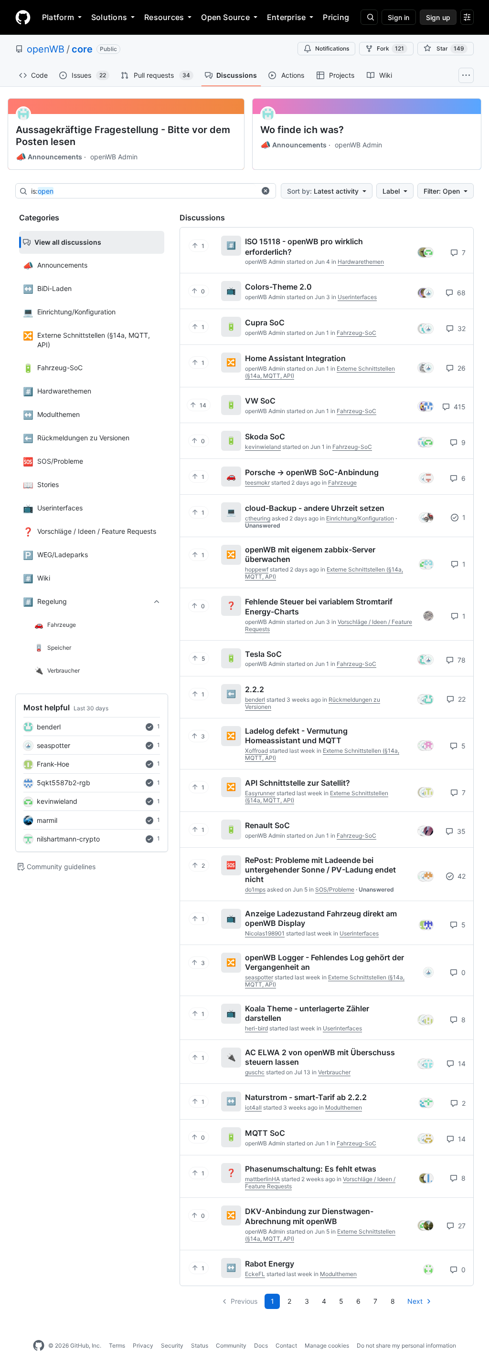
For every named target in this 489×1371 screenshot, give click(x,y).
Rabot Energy (269, 1263)
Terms (117, 1345)
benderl (49, 727)
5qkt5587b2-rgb (63, 783)
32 (461, 328)
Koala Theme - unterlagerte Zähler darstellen (307, 1013)
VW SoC (260, 400)
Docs (261, 1345)
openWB (45, 49)
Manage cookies (327, 1345)
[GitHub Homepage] (38, 1346)
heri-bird (256, 1028)
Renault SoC (267, 825)
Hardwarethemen (361, 261)
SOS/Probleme (334, 889)
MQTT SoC (265, 1133)
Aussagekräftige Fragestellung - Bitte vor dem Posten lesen (123, 135)
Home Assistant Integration (295, 358)
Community (231, 1345)
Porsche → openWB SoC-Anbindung (312, 472)
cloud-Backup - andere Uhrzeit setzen (314, 508)
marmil (47, 820)
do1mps (255, 889)
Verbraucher (334, 1072)
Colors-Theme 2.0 (278, 286)
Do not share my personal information (406, 1345)
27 (461, 1226)
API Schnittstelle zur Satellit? (297, 783)
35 (460, 831)
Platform (58, 17)
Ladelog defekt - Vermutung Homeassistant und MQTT (296, 735)
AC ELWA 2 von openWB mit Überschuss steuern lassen (320, 1057)
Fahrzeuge (342, 482)
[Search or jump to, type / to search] (369, 17)
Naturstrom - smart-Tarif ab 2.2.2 (306, 1097)
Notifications (332, 48)
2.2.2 (254, 689)
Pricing (336, 17)
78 (461, 660)
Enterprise (286, 17)
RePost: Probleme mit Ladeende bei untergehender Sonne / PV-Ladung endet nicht (320, 869)
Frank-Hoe (53, 764)
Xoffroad (256, 750)
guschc (255, 1072)
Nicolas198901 (265, 933)
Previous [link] (244, 1301)
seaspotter (53, 745)
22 (461, 699)
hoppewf (256, 569)
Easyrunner (260, 793)
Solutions (109, 17)
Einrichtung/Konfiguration (360, 518)
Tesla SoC (263, 653)
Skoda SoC (265, 436)
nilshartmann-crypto (68, 839)
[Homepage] (23, 17)
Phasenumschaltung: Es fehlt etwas (310, 1169)
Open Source (225, 17)
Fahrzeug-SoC (356, 332)
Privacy (143, 1345)
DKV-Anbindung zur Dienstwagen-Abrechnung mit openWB (309, 1216)
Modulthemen (343, 1107)
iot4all (253, 1107)
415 (459, 407)
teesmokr (257, 482)
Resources (164, 17)
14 (461, 1063)
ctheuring (257, 518)
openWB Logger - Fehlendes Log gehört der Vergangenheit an (324, 962)
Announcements (49, 157)
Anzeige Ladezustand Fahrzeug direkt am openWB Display (321, 918)
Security (172, 1345)
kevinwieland (57, 801)
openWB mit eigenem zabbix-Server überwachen (310, 554)
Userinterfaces (357, 297)
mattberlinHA (262, 1179)
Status (199, 1345)
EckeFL (255, 1274)
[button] (265, 190)
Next (415, 1301)
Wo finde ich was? (302, 129)
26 (461, 368)
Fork (390, 48)
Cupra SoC (265, 322)
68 (460, 293)
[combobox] (143, 191)
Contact (286, 1345)
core (82, 49)
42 (461, 876)
